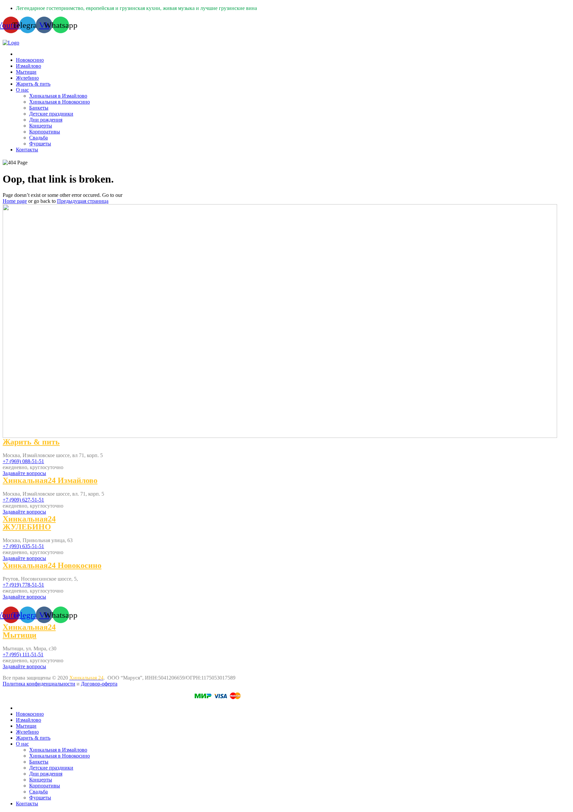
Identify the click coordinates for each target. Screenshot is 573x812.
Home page (15, 201)
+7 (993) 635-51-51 (23, 546)
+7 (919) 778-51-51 (23, 585)
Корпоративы (44, 131)
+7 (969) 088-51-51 (23, 461)
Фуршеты (40, 143)
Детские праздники (51, 114)
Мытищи (26, 72)
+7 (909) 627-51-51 (23, 500)
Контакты (27, 149)
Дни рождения (45, 119)
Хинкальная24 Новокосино (52, 565)
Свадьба (38, 137)
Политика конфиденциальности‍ (39, 684)
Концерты (40, 125)
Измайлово (28, 66)
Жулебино (27, 78)
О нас (22, 90)
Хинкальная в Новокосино (59, 102)
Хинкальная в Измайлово (58, 96)
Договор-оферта (99, 684)
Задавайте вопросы (24, 473)
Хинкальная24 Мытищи (29, 631)
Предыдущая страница (82, 201)
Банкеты (38, 108)
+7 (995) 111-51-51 (23, 654)
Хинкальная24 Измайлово (50, 480)
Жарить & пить (33, 84)
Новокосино (30, 60)
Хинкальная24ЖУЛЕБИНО (29, 523)
